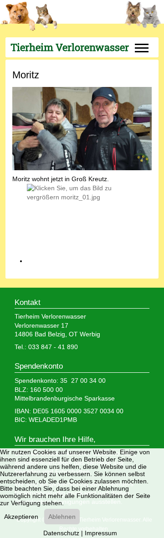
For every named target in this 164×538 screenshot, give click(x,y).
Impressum (101, 533)
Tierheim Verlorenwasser (69, 47)
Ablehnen (62, 516)
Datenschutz (61, 533)
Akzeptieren (21, 516)
